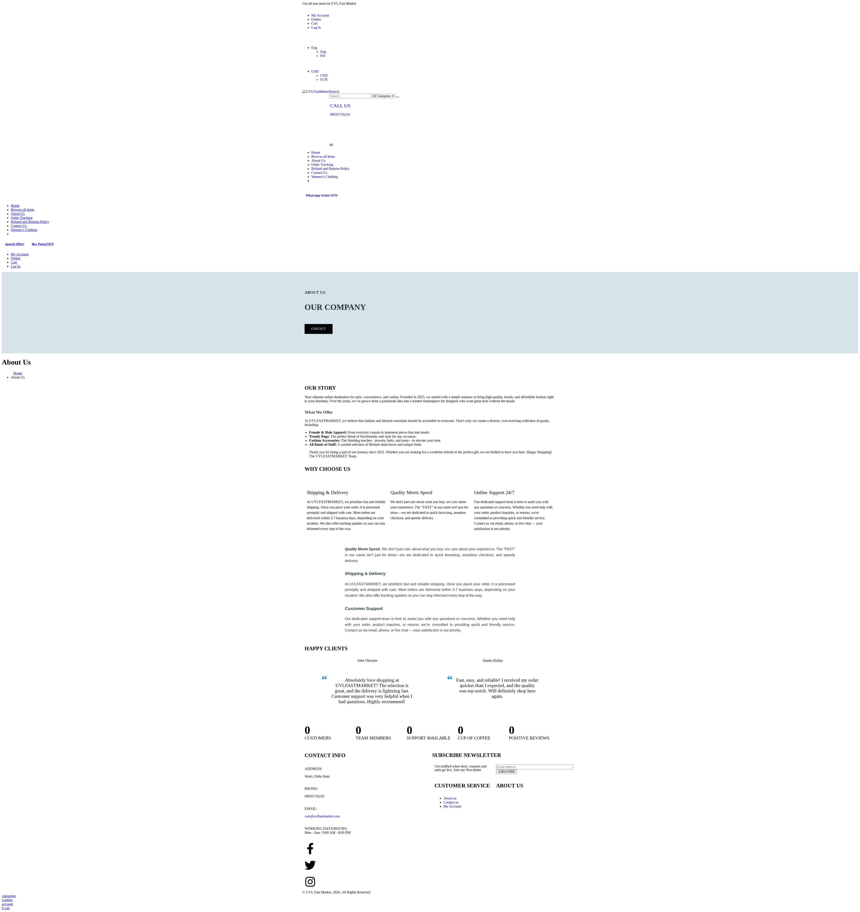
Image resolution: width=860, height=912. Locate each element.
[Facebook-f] (310, 848)
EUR (324, 79)
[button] (334, 91)
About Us (318, 160)
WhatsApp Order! (322, 195)
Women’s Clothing (324, 177)
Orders (316, 19)
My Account (320, 15)
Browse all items (323, 156)
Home (315, 152)
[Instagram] (310, 881)
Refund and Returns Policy (330, 169)
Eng (314, 48)
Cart (314, 23)
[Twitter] (310, 865)
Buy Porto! (43, 244)
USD (315, 71)
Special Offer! (14, 244)
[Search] (397, 97)
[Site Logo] (315, 91)
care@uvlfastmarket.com (322, 816)
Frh (322, 56)
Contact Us (319, 173)
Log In (316, 27)
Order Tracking (322, 164)
